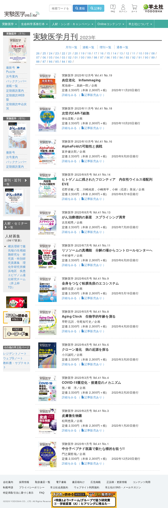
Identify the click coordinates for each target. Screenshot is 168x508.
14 (114, 53)
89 (153, 57)
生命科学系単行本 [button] (33, 24)
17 (95, 53)
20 (76, 53)
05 (50, 57)
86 (50, 61)
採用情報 (24, 482)
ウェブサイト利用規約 (86, 487)
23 (57, 53)
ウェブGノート (13, 358)
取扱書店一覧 (42, 482)
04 (57, 57)
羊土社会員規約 (59, 487)
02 (70, 57)
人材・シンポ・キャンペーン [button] (71, 24)
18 (89, 53)
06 (44, 57)
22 (63, 53)
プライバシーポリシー (31, 487)
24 (50, 53)
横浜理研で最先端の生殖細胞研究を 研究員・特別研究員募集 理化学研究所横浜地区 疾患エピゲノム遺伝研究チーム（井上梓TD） (17, 266)
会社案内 (8, 482)
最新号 (10, 67)
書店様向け (78, 482)
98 (95, 57)
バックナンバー (16, 81)
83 (70, 61)
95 (114, 57)
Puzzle (10, 71)
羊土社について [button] (139, 24)
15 (108, 53)
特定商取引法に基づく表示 (18, 492)
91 (140, 57)
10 (140, 53)
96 (108, 57)
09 (146, 53)
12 (127, 53)
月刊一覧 (71, 47)
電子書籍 (61, 482)
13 (121, 53)
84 (63, 61)
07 (38, 57)
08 (153, 53)
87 (44, 61)
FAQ (41, 492)
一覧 (10, 227)
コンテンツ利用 (142, 482)
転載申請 (8, 487)
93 (127, 57)
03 (63, 57)
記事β (97, 8)
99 (89, 57)
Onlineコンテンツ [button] (110, 24)
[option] (14, 201)
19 (82, 53)
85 (57, 61)
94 (121, 57)
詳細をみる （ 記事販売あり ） (84, 95)
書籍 (81, 8)
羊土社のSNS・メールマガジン (123, 487)
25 (44, 53)
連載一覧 (88, 47)
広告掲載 (96, 482)
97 (102, 57)
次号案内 (12, 76)
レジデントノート (15, 353)
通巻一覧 (122, 47)
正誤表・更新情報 (117, 482)
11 (134, 53)
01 (76, 57)
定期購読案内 (15, 90)
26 (38, 53)
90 (146, 57)
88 (38, 61)
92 (134, 57)
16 (102, 53)
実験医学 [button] (8, 24)
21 (70, 53)
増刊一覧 (105, 47)
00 (82, 57)
